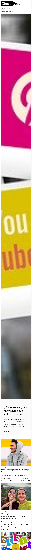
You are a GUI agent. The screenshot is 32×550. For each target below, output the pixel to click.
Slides (6, 403)
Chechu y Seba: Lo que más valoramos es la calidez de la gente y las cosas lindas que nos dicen (15, 516)
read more (7, 431)
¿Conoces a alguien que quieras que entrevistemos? (15, 410)
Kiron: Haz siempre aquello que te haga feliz (15, 471)
